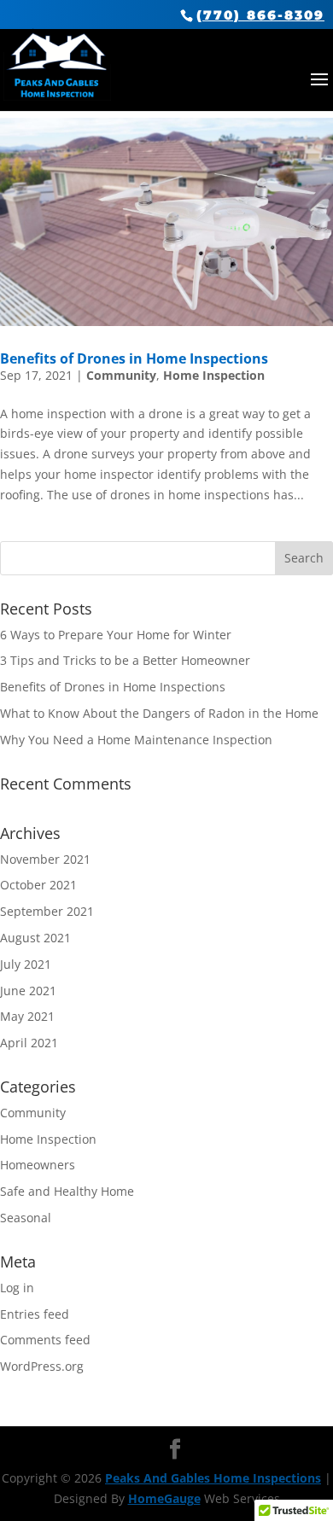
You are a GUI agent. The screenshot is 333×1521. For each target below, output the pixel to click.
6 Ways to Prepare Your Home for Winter (115, 634)
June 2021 (28, 990)
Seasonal (25, 1217)
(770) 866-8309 (260, 15)
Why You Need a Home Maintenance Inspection (136, 739)
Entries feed (34, 1314)
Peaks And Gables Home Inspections (213, 1478)
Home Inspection (214, 375)
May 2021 (27, 1016)
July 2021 (25, 964)
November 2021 (45, 859)
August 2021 (35, 937)
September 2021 (47, 911)
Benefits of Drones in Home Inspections (134, 358)
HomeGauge (164, 1498)
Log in (17, 1287)
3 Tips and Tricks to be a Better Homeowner (125, 660)
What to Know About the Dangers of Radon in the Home (159, 713)
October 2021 (38, 885)
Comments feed (45, 1340)
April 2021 (29, 1042)
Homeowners (37, 1165)
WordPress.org (42, 1366)
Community (121, 375)
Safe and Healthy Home (67, 1191)
